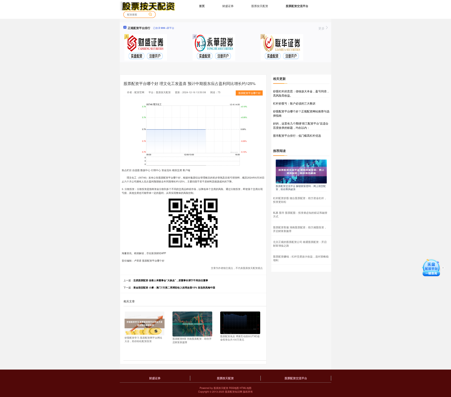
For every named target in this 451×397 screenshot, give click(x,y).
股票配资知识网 (233, 391)
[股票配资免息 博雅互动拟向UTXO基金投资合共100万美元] (240, 322)
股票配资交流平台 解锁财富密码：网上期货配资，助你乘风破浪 (301, 187)
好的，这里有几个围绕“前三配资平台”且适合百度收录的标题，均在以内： (300, 125)
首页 (202, 6)
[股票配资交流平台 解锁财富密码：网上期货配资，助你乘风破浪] (301, 171)
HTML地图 (245, 388)
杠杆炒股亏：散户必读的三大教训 (294, 103)
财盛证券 (228, 6)
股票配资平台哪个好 (249, 93)
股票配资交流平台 (297, 6)
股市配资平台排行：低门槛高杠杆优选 (297, 136)
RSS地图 (234, 388)
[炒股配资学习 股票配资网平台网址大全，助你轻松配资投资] (145, 323)
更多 (322, 28)
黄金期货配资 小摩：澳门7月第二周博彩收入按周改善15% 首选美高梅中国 (174, 287)
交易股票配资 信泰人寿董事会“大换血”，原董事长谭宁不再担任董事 (170, 280)
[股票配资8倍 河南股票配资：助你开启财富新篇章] (192, 323)
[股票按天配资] (148, 5)
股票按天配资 (259, 6)
